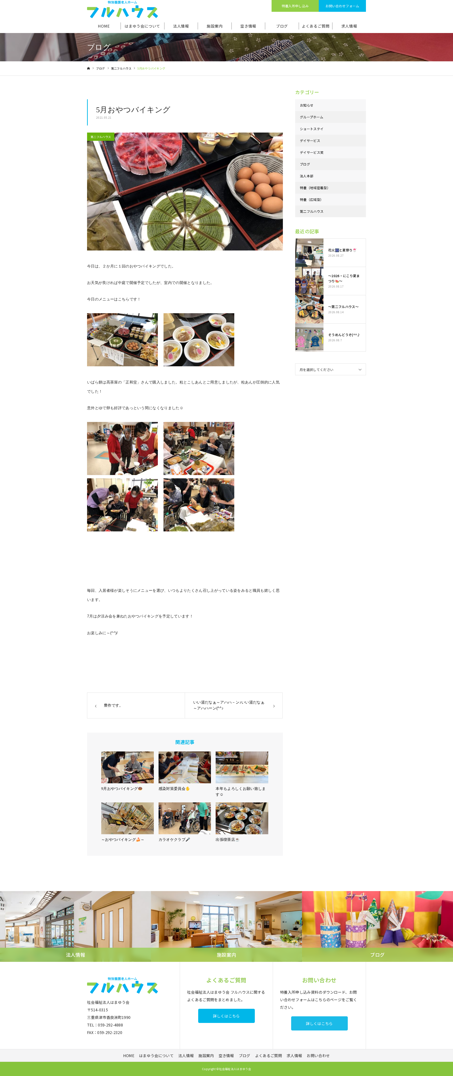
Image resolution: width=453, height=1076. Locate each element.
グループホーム (311, 117)
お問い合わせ (318, 1055)
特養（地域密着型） (315, 187)
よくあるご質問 (316, 26)
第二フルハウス (101, 137)
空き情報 (248, 26)
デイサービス (310, 140)
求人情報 (349, 26)
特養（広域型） (311, 199)
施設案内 (214, 26)
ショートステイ (311, 128)
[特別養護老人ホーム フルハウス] (122, 9)
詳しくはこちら (226, 1016)
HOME (103, 26)
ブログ (282, 26)
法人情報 (181, 26)
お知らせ (306, 105)
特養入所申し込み (295, 6)
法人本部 (306, 176)
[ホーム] (88, 68)
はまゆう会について (142, 26)
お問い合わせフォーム (342, 6)
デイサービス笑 (311, 152)
